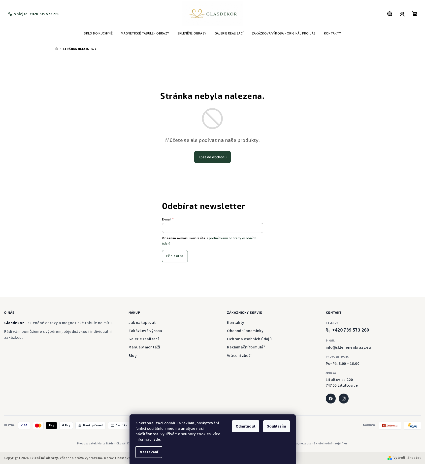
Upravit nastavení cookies (125, 458)
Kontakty (235, 322)
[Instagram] (344, 398)
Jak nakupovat (142, 322)
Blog (133, 355)
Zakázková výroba (145, 331)
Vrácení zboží (239, 355)
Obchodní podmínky (245, 331)
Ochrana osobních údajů (249, 339)
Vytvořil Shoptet (407, 457)
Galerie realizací (144, 339)
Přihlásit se (175, 256)
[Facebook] (331, 398)
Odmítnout (246, 426)
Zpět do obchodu (212, 157)
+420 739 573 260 (350, 330)
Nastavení (149, 452)
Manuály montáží (144, 347)
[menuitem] (98, 33)
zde (157, 439)
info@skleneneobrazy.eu (348, 347)
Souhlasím (276, 426)
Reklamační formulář (246, 347)
